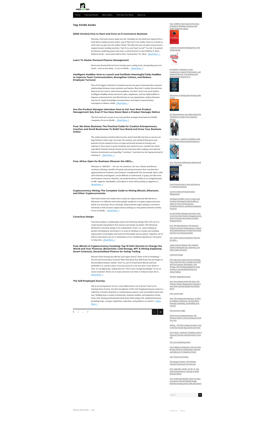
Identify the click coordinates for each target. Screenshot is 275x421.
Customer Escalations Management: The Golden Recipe (185, 49)
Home (77, 15)
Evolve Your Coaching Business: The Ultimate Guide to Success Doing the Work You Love (185, 318)
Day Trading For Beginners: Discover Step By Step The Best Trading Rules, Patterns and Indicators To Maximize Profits (185, 349)
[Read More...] (154, 54)
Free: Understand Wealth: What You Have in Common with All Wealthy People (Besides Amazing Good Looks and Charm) (185, 381)
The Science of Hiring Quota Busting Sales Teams (185, 96)
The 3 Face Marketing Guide (180, 342)
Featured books (91, 15)
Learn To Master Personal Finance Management (101, 60)
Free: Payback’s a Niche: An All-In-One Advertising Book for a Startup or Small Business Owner (184, 371)
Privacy (182, 411)
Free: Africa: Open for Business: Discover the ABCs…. (103, 161)
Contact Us (173, 411)
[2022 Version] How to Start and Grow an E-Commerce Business (110, 33)
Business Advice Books (81, 410)
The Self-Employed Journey (89, 280)
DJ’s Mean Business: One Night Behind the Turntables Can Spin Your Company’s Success (185, 116)
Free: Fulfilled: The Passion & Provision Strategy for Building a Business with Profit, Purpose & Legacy (184, 26)
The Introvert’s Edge (177, 311)
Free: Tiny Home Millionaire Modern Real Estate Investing (185, 164)
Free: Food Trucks (176, 294)
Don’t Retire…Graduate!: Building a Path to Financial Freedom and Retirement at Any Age (186, 335)
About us (141, 15)
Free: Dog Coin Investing (179, 357)
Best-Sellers (107, 15)
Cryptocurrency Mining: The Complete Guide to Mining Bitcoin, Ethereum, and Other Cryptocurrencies (185, 247)
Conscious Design (83, 216)
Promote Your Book (125, 15)
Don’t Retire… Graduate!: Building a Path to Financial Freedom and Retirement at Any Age (185, 141)
